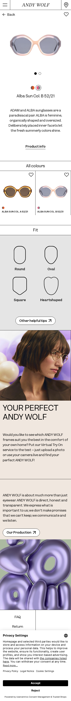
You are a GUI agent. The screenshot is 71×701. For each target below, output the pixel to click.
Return (17, 626)
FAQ (18, 617)
